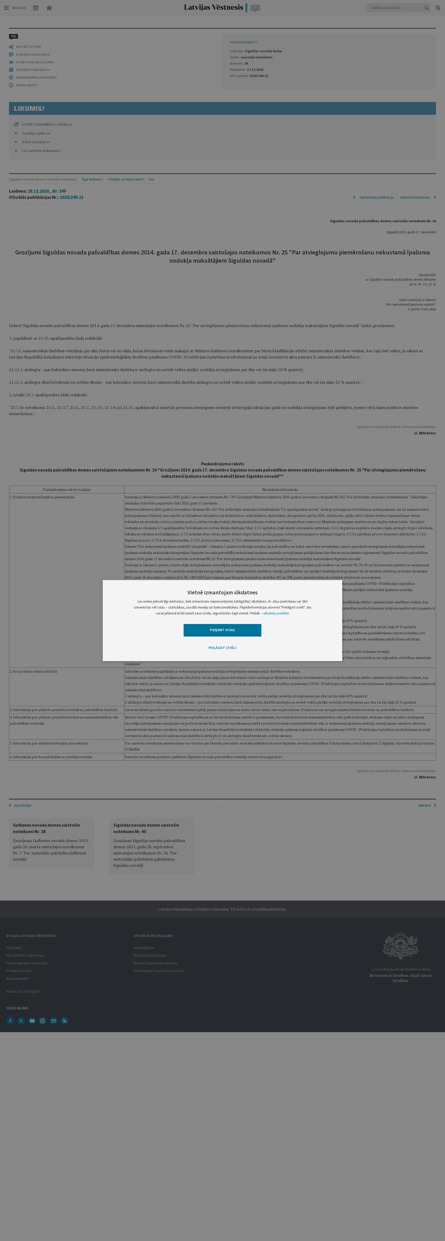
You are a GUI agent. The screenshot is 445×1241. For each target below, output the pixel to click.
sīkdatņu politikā (276, 613)
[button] (222, 648)
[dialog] (222, 620)
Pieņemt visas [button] (222, 630)
